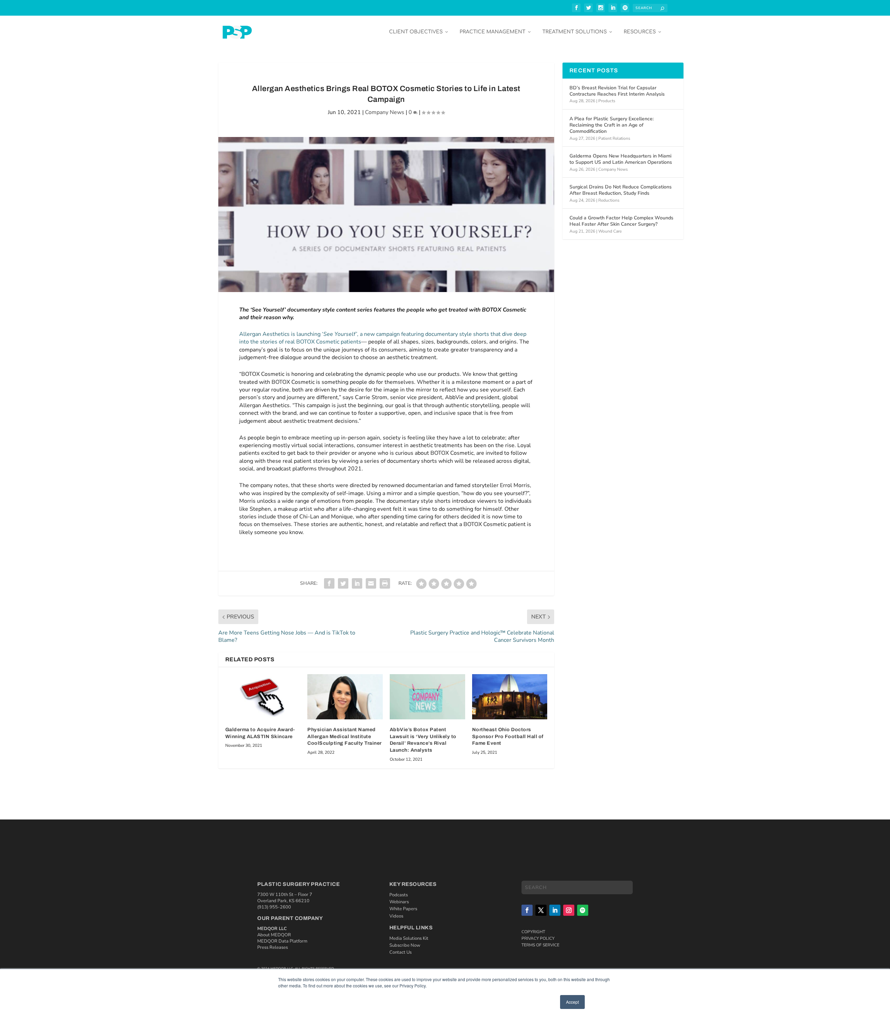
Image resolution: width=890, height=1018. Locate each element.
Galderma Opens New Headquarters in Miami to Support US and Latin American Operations (620, 159)
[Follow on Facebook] (527, 910)
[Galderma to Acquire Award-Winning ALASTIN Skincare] (263, 696)
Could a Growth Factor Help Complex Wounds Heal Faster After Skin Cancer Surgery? (621, 221)
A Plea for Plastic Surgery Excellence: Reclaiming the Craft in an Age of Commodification (611, 125)
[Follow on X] (541, 910)
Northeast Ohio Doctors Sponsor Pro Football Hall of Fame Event (508, 736)
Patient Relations (614, 138)
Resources (640, 31)
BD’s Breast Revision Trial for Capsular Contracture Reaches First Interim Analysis (617, 90)
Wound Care (610, 231)
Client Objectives (416, 31)
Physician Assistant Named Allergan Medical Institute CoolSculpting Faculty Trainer (344, 736)
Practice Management (492, 31)
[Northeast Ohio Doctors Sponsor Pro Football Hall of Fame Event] (510, 696)
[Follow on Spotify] (582, 910)
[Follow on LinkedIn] (554, 910)
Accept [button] (572, 1002)
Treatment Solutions (574, 31)
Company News (384, 112)
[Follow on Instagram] (568, 910)
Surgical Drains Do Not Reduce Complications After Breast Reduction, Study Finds (620, 190)
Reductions (609, 200)
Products (606, 101)
